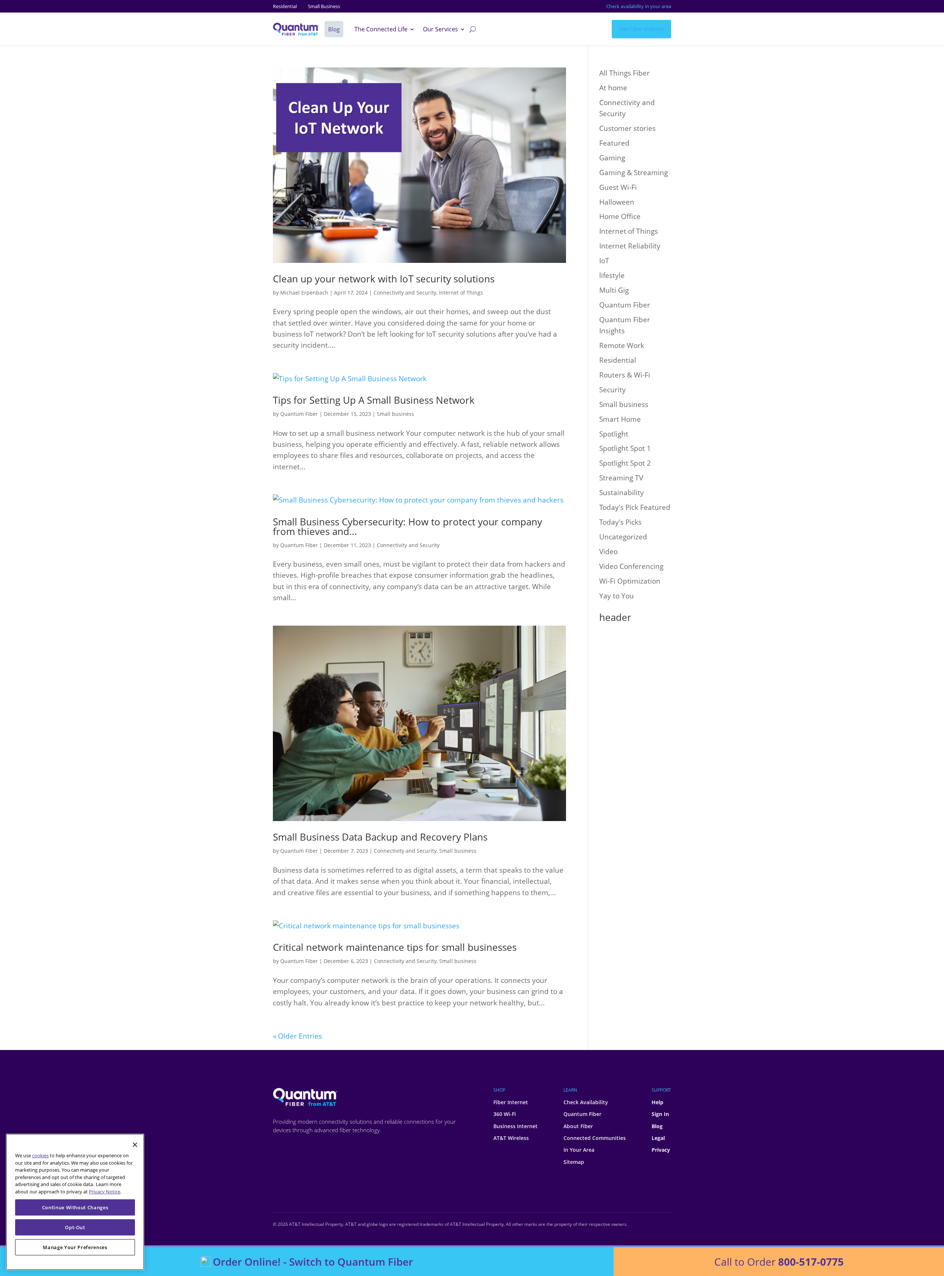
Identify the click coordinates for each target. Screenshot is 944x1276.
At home (613, 88)
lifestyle (612, 275)
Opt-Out (75, 1227)
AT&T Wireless (511, 1137)
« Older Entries (297, 1036)
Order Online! (313, 1262)
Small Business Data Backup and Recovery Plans (380, 837)
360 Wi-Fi (504, 1113)
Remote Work (621, 345)
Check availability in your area (638, 6)
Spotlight (613, 434)
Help (657, 1102)
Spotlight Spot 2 (625, 463)
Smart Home (620, 419)
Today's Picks (620, 522)
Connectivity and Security (405, 292)
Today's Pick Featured (634, 507)
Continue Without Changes (75, 1207)
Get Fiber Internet (641, 28)
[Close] (135, 1145)
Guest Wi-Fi (618, 187)
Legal (658, 1137)
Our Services (440, 30)
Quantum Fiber (299, 413)
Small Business (324, 6)
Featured (614, 143)
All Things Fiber (624, 73)
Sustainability (621, 492)
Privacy (661, 1149)
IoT (604, 260)
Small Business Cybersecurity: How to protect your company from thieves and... (407, 526)
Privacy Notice (104, 1191)
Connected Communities (594, 1137)
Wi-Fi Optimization (629, 581)
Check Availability (585, 1102)
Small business (395, 413)
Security (612, 389)
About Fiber (578, 1126)
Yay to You (616, 596)
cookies (40, 1155)
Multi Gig (614, 290)
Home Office (620, 216)
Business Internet (515, 1126)
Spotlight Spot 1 (625, 448)
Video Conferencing (631, 566)
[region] (75, 1202)
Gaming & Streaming (633, 172)
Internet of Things (461, 292)
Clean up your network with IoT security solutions (383, 278)
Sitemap (573, 1161)
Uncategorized (623, 537)
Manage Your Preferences (75, 1247)
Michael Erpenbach (304, 292)
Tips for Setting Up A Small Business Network (374, 400)
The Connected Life (380, 30)
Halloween (616, 202)
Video (608, 551)
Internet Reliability (629, 246)
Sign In (660, 1113)
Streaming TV (621, 478)
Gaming (612, 158)
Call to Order (779, 1262)
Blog (657, 1126)
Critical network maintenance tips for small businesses (395, 947)
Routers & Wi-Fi (624, 375)
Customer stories (627, 128)
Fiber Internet (510, 1102)
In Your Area (578, 1149)
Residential (285, 6)
